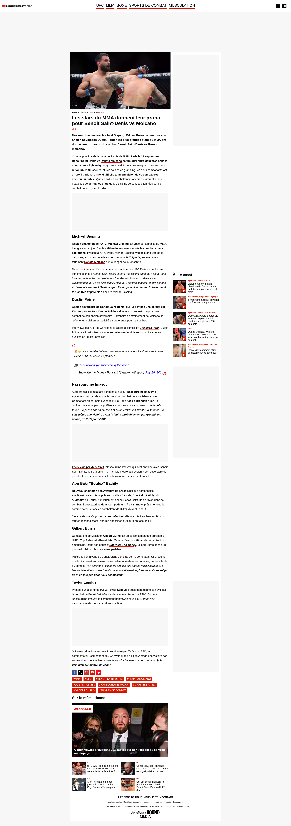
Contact (167, 797)
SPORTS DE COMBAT (148, 5)
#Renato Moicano (139, 679)
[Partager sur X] (80, 672)
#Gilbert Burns (84, 690)
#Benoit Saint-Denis (109, 679)
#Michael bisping (144, 684)
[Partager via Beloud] (98, 672)
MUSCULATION (182, 5)
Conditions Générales (132, 802)
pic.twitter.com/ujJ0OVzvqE (112, 365)
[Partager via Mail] (92, 672)
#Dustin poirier (84, 684)
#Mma (77, 679)
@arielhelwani (86, 365)
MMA (110, 5)
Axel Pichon (104, 112)
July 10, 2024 (154, 372)
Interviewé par (88, 467)
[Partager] (86, 672)
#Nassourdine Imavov (114, 684)
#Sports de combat (112, 690)
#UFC (88, 679)
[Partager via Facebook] (74, 672)
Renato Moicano (94, 262)
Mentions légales (115, 802)
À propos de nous (130, 797)
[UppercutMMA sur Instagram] (284, 6)
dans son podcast (122, 504)
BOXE (122, 5)
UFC (100, 5)
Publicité (151, 797)
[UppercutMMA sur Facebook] (278, 6)
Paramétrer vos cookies (152, 802)
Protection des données (173, 802)
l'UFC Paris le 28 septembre (141, 156)
